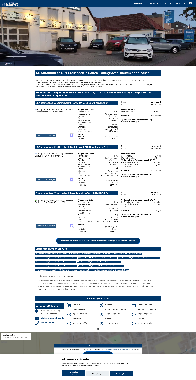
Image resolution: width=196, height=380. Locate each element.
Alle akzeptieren (121, 374)
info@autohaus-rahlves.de (52, 318)
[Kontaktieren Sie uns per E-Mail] (190, 3)
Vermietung (154, 4)
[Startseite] (10, 4)
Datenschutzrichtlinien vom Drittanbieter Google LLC (118, 349)
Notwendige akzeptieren (73, 373)
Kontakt (180, 4)
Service (167, 4)
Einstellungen (97, 374)
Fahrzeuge (138, 4)
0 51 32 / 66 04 (47, 322)
